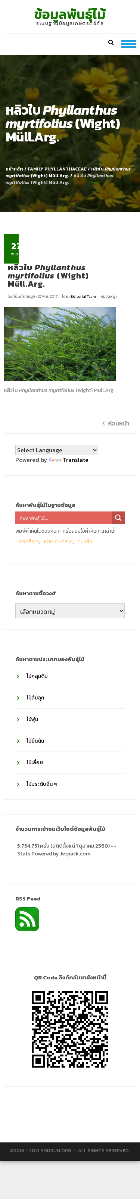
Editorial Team (84, 296)
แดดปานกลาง (58, 541)
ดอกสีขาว (29, 541)
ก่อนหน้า (118, 423)
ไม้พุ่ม (32, 719)
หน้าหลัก (14, 169)
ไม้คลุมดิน (37, 676)
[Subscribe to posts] (27, 918)
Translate (75, 459)
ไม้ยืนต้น (35, 741)
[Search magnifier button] (118, 517)
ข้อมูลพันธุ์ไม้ (70, 14)
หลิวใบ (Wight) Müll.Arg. (68, 172)
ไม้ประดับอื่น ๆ (42, 784)
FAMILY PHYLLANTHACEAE (57, 169)
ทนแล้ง (85, 541)
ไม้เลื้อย (35, 762)
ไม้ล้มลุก (35, 698)
